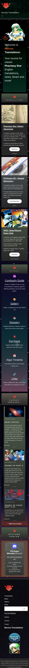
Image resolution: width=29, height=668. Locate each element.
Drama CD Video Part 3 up (14, 506)
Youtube (6, 620)
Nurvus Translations (10, 12)
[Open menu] (2, 16)
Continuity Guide (14, 280)
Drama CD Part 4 (14, 465)
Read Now (14, 149)
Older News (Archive (15, 523)
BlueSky (6, 617)
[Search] (24, 609)
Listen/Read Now (14, 201)
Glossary (14, 322)
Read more (7, 445)
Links (15, 378)
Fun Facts (14, 341)
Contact (6, 624)
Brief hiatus (12, 422)
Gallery (14, 303)
